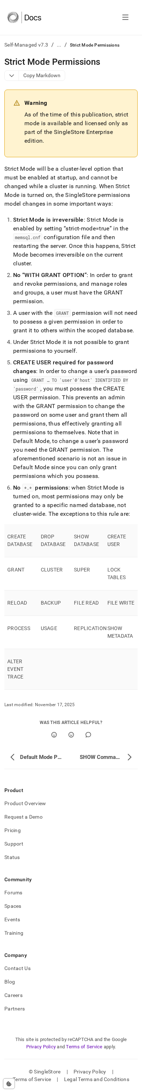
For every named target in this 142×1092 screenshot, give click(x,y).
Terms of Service (84, 1046)
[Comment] (88, 735)
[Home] (24, 17)
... (59, 45)
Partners (14, 1009)
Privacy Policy (41, 1046)
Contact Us (17, 968)
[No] (71, 735)
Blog (9, 982)
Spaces (12, 906)
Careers (13, 995)
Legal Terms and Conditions (96, 1079)
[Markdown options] (12, 75)
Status (12, 857)
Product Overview (25, 803)
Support (13, 844)
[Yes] (54, 735)
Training (13, 933)
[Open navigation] (125, 17)
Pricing (12, 830)
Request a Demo (23, 817)
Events (12, 919)
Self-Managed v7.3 (26, 45)
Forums (13, 892)
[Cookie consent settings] (9, 1083)
